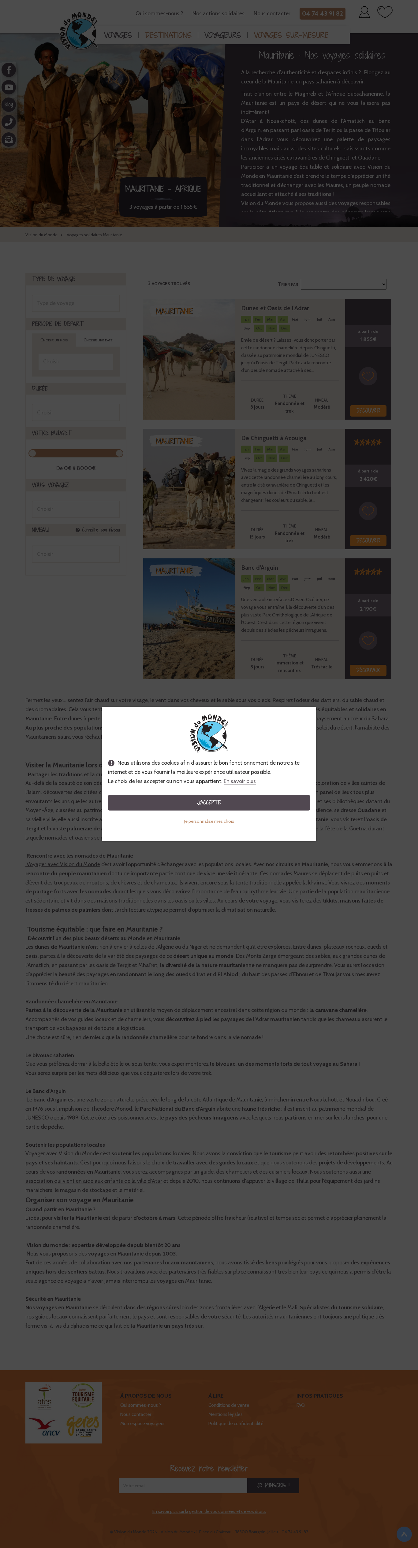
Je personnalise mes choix (209, 821)
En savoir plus (240, 781)
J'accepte (209, 802)
